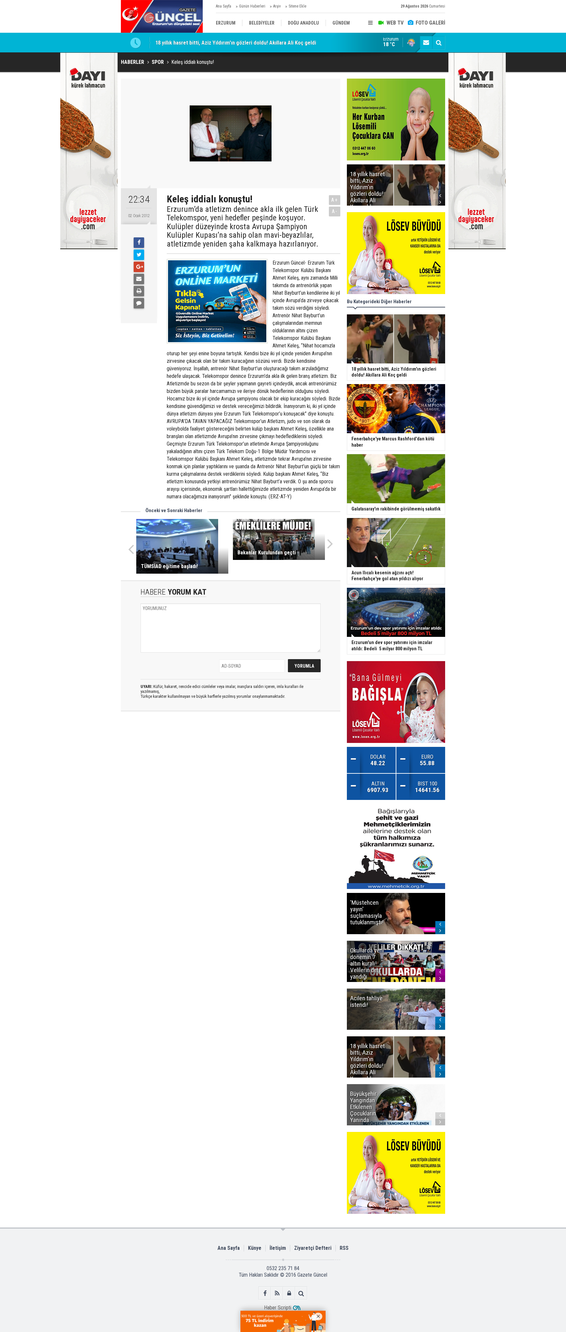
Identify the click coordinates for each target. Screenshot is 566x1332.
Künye (254, 1248)
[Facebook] (139, 242)
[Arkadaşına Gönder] (139, 279)
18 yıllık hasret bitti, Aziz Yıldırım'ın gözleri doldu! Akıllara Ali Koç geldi (235, 42)
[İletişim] (426, 42)
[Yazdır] (139, 291)
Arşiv (277, 6)
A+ (334, 200)
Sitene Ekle (297, 6)
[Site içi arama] (438, 42)
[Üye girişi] (289, 1293)
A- (335, 211)
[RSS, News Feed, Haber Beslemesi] (277, 1293)
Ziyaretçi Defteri (312, 1248)
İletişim (278, 1248)
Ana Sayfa (223, 6)
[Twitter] (139, 255)
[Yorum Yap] (139, 303)
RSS (344, 1248)
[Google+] (139, 267)
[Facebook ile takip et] (265, 1293)
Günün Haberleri (252, 6)
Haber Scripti (277, 1307)
